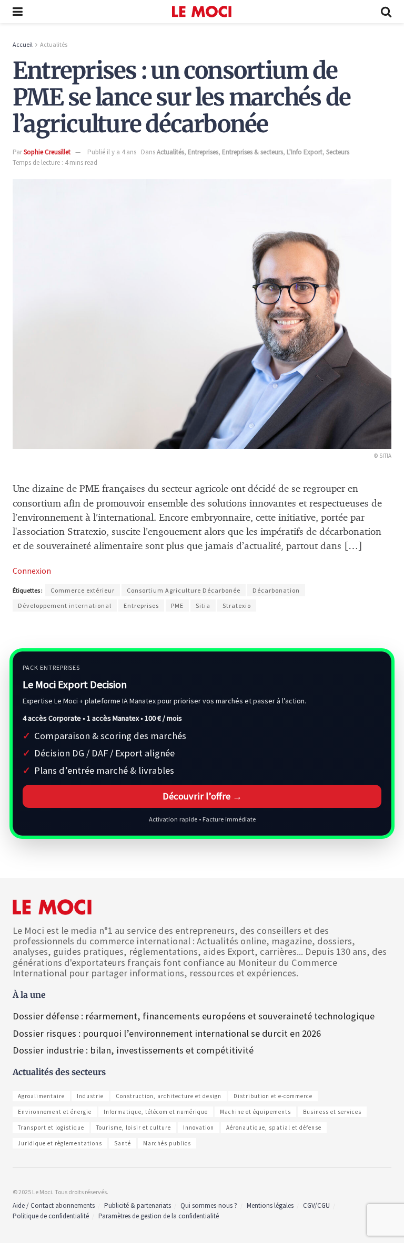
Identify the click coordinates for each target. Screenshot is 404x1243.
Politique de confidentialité (51, 1216)
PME (177, 605)
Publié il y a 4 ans (111, 152)
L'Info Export (304, 152)
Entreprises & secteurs (252, 152)
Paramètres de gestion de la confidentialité (158, 1216)
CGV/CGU (316, 1205)
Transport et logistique (51, 1127)
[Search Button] (386, 11)
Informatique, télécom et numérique (156, 1111)
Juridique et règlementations (60, 1143)
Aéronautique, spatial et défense (273, 1127)
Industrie (90, 1096)
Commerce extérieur (82, 590)
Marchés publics (167, 1143)
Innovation (198, 1127)
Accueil (23, 44)
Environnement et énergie (55, 1111)
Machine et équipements (255, 1111)
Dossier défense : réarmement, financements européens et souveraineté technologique (194, 1016)
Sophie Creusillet (47, 152)
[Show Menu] (18, 11)
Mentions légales (270, 1205)
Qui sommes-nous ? (208, 1205)
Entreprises (203, 152)
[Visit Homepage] (201, 11)
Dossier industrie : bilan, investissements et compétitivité (133, 1050)
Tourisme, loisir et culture (133, 1127)
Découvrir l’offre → (202, 796)
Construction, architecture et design (168, 1096)
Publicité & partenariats (137, 1205)
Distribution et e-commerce (273, 1096)
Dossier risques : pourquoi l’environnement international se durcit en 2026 (167, 1033)
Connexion (32, 570)
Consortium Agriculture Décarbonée (183, 590)
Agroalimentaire (41, 1096)
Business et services (332, 1111)
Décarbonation (276, 590)
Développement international (65, 605)
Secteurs (337, 152)
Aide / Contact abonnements (54, 1205)
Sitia (203, 605)
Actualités (53, 44)
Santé (122, 1143)
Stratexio (237, 605)
